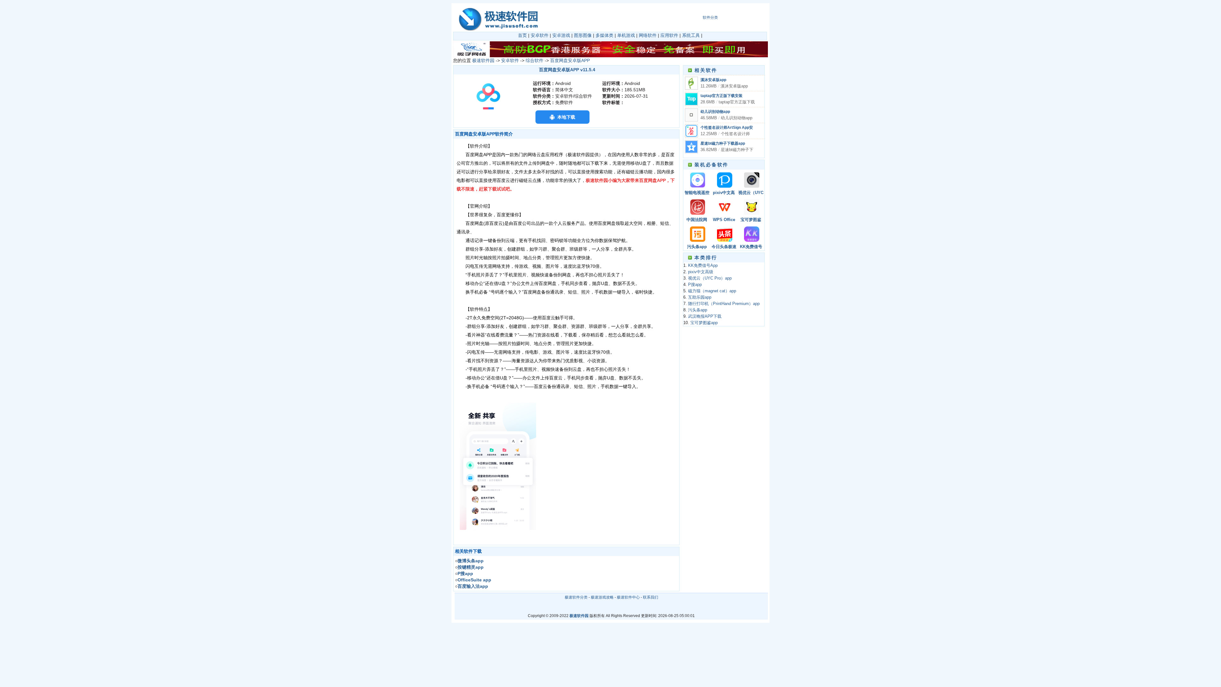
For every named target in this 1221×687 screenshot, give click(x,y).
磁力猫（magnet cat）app (712, 291)
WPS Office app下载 (724, 220)
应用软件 (669, 35)
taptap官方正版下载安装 (721, 96)
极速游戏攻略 (602, 597)
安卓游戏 (561, 35)
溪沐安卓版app (713, 80)
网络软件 (648, 35)
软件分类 (710, 17)
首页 (522, 35)
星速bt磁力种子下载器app (722, 143)
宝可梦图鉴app (751, 220)
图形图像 (583, 35)
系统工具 (691, 35)
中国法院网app (696, 220)
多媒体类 (604, 35)
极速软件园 (483, 60)
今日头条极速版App (724, 247)
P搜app (695, 284)
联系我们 (650, 597)
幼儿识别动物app (715, 111)
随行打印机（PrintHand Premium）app (724, 304)
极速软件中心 (628, 597)
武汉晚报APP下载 (704, 316)
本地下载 (566, 117)
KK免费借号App (751, 247)
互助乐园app (699, 297)
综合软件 (534, 60)
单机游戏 (626, 35)
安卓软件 (539, 35)
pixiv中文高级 (724, 193)
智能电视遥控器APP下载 (697, 193)
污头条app (697, 247)
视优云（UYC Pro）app (750, 193)
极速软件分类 (576, 597)
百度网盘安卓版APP (570, 60)
